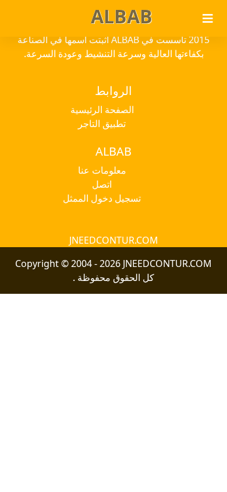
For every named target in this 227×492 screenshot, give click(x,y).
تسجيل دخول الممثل (102, 198)
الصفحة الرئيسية (102, 109)
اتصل (102, 184)
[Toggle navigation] (208, 19)
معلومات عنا (102, 170)
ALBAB (121, 16)
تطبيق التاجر (102, 123)
